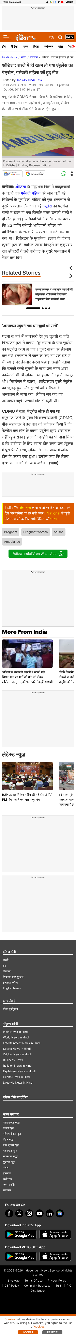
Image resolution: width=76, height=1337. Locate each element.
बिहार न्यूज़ (8, 1139)
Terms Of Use (34, 1280)
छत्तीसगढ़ (7, 1179)
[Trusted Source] (35, 173)
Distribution (38, 1290)
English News (12, 988)
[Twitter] (19, 1213)
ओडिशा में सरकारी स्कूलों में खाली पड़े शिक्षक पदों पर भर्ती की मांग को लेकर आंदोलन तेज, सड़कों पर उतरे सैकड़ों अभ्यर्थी (27, 677)
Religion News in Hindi (17, 1065)
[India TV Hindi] (25, 37)
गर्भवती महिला (31, 193)
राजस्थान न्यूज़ (10, 1156)
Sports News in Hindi (17, 1048)
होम (4, 46)
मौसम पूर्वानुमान (10, 1009)
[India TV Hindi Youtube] (62, 2)
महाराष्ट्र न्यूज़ (10, 1150)
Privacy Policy (57, 1280)
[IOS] (47, 2)
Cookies (9, 1319)
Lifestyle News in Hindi (18, 1082)
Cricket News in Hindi (17, 1054)
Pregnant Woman (35, 532)
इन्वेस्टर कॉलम (10, 982)
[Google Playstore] (20, 1234)
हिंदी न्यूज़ (25, 508)
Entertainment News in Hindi (21, 1043)
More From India (24, 631)
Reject (52, 1332)
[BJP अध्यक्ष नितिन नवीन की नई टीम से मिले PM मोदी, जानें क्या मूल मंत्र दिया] (27, 776)
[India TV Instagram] (29, 1213)
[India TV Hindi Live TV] (69, 37)
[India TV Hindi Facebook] (55, 2)
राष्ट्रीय (34, 57)
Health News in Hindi (16, 1077)
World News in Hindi (16, 1037)
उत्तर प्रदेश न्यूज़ (11, 1122)
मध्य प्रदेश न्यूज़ (11, 1145)
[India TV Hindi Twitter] (59, 2)
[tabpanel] (38, 294)
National (53, 513)
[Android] (51, 2)
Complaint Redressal (37, 1285)
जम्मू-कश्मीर (9, 1184)
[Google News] (12, 173)
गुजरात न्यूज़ (9, 1162)
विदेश (36, 46)
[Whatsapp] (63, 173)
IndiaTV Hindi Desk (29, 80)
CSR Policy (12, 1285)
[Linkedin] (50, 1213)
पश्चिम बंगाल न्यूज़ (12, 1133)
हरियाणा (7, 1173)
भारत (25, 46)
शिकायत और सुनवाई (13, 977)
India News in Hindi (15, 1031)
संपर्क (5, 960)
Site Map (13, 1280)
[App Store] (55, 1234)
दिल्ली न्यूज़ (8, 1128)
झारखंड (7, 1190)
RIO (69, 1285)
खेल (60, 46)
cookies (39, 1326)
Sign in (69, 1)
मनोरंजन (48, 46)
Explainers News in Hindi (19, 1071)
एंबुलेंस (47, 206)
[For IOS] (55, 1256)
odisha (58, 532)
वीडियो (14, 46)
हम (4, 965)
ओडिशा (20, 186)
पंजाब (6, 1167)
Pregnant (10, 532)
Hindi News (9, 57)
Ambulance (12, 542)
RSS (59, 1285)
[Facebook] (9, 1213)
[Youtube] (39, 1213)
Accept (27, 1332)
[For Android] (20, 1256)
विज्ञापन (7, 971)
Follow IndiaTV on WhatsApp (35, 554)
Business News (13, 1060)
